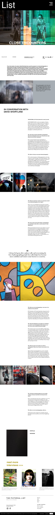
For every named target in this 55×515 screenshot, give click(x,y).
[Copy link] (52, 57)
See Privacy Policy (34, 513)
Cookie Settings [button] (42, 513)
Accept (51, 513)
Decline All (47, 513)
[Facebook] (43, 57)
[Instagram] (7, 508)
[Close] (53, 513)
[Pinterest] (50, 57)
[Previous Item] (2, 480)
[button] (51, 3)
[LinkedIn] (48, 57)
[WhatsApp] (47, 57)
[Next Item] (53, 184)
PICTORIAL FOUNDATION (41, 504)
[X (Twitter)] (45, 57)
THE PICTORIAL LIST (16, 498)
